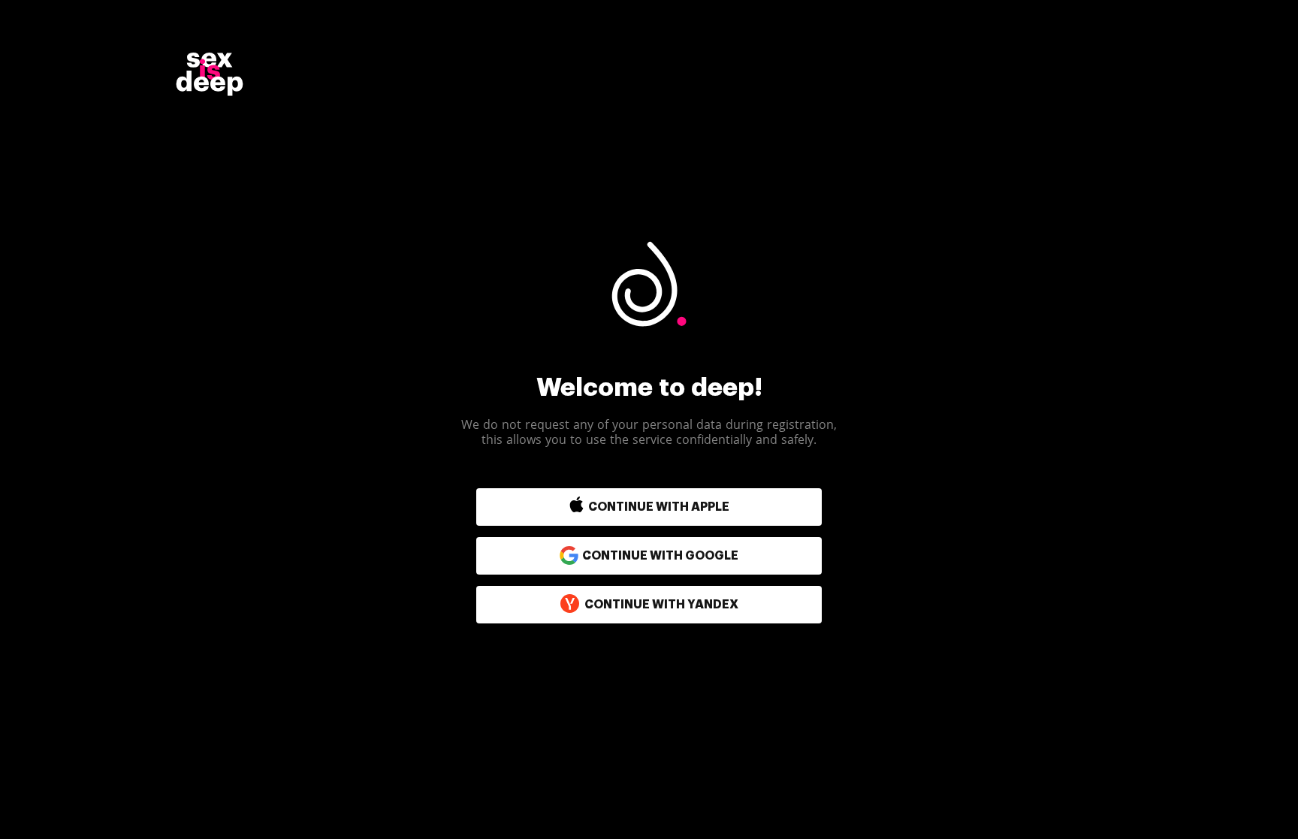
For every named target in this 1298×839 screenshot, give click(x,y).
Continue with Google (660, 556)
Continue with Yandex (661, 605)
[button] (617, 507)
